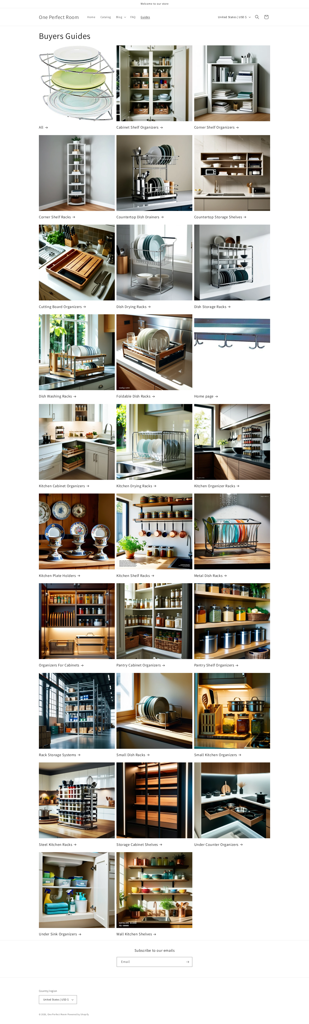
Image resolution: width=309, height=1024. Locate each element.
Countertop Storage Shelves (218, 217)
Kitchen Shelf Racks (133, 575)
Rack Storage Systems (57, 754)
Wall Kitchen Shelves (134, 934)
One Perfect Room (57, 1014)
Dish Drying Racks (131, 306)
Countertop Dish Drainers (137, 217)
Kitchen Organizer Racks (214, 485)
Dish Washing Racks (55, 396)
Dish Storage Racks (210, 306)
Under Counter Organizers (216, 844)
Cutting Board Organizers (60, 306)
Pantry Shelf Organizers (214, 665)
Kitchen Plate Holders (57, 575)
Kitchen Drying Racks (134, 485)
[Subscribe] (187, 962)
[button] (121, 17)
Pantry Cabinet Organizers (138, 665)
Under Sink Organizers (58, 934)
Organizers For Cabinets (59, 665)
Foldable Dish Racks (133, 396)
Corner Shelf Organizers (214, 127)
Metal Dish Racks (208, 575)
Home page (204, 396)
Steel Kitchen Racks (55, 844)
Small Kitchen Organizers (215, 754)
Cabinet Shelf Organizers (137, 127)
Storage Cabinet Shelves (137, 844)
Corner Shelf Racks (55, 217)
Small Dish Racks (130, 754)
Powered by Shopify (78, 1014)
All (41, 127)
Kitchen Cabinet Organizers (62, 485)
